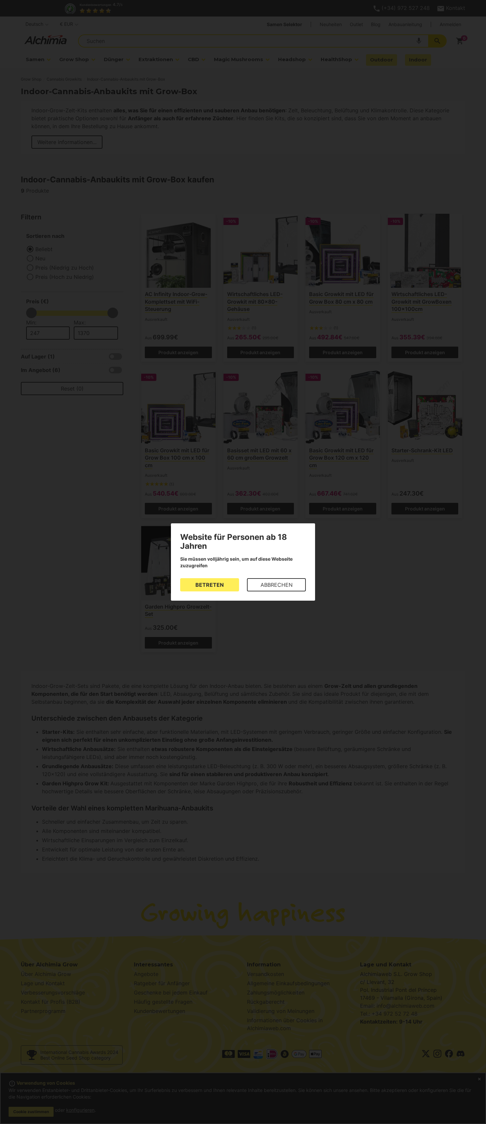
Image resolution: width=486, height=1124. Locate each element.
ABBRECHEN (277, 584)
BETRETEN (209, 584)
